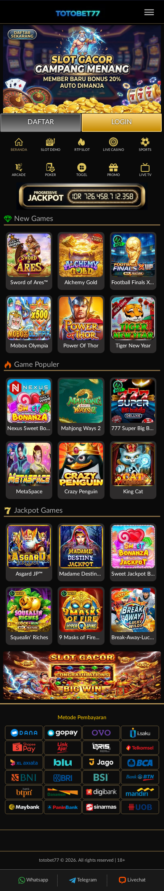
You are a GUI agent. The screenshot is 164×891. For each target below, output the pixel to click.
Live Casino (113, 150)
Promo (113, 175)
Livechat (136, 880)
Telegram (87, 880)
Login (121, 122)
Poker (50, 175)
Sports (145, 150)
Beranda (19, 150)
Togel (81, 175)
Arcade (19, 175)
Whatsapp (37, 880)
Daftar (40, 122)
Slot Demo (50, 150)
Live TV (145, 175)
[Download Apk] (82, 675)
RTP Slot (82, 150)
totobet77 (49, 860)
